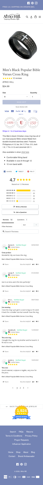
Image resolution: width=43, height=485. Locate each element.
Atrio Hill (23, 471)
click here (25, 152)
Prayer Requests (21, 439)
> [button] (27, 387)
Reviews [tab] (6, 220)
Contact (12, 456)
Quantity (33, 92)
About (25, 452)
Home (10, 452)
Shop (18, 452)
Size (4, 92)
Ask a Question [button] (21, 212)
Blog (33, 452)
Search (13, 431)
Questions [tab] (20, 220)
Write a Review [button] (21, 207)
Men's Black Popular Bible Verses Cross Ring (17, 259)
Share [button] (6, 264)
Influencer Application (21, 443)
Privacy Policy (31, 435)
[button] (33, 264)
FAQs (21, 431)
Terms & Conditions (14, 435)
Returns (29, 431)
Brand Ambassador (26, 456)
